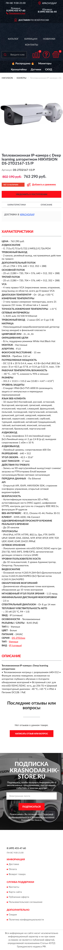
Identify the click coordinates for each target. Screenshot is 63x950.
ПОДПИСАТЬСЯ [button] (31, 807)
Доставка (14, 864)
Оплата (13, 869)
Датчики (36, 69)
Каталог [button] (13, 39)
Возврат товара (17, 874)
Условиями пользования (43, 817)
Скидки (13, 915)
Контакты (31, 45)
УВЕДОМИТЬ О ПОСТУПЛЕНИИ (31, 194)
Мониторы (44, 63)
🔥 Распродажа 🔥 (23, 63)
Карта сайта (15, 892)
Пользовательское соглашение (25, 902)
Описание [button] (46, 205)
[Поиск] (5, 54)
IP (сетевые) (15, 645)
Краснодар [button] (27, 214)
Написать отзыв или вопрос (31, 734)
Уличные (13, 642)
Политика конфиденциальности (26, 920)
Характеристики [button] (16, 205)
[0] (55, 54)
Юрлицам (30, 39)
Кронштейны (19, 69)
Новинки (49, 39)
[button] (15, 13)
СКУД (48, 69)
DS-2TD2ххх (18, 638)
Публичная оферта (19, 897)
